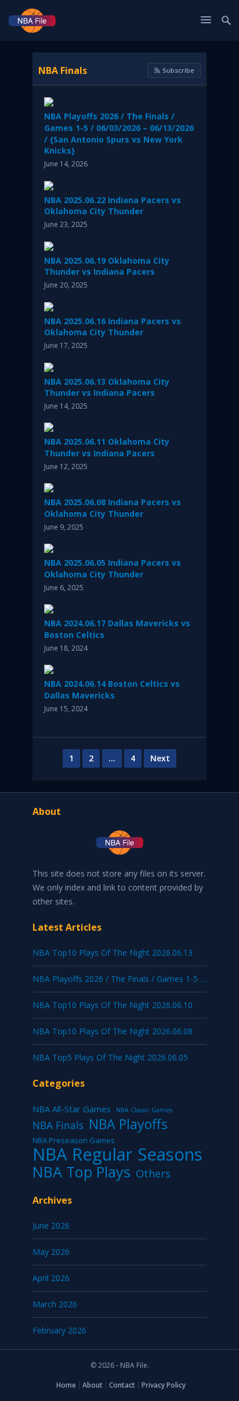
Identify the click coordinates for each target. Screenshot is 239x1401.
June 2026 (51, 1225)
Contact (122, 1385)
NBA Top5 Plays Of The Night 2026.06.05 (110, 1057)
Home (66, 1385)
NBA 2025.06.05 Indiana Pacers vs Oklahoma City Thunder (112, 568)
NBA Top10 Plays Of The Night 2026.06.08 (112, 1031)
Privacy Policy (164, 1385)
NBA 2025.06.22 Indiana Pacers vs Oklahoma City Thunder (112, 205)
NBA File (133, 1365)
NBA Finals (62, 70)
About (92, 1385)
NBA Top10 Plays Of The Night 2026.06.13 (112, 952)
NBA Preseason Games (73, 1140)
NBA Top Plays (81, 1172)
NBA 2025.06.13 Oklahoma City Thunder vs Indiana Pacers (106, 387)
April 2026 (51, 1277)
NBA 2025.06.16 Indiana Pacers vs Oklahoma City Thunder (112, 326)
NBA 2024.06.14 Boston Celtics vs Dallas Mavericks (112, 689)
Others (153, 1173)
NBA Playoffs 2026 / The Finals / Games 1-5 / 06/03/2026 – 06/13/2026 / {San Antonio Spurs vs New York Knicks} (119, 133)
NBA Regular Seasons (117, 1154)
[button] (208, 19)
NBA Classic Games (144, 1110)
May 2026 (51, 1251)
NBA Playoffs (128, 1124)
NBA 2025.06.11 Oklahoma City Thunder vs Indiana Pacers (106, 447)
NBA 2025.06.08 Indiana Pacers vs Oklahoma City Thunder (112, 507)
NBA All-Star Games (71, 1109)
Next (160, 758)
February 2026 (59, 1330)
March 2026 (54, 1304)
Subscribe (177, 70)
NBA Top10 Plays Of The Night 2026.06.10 (112, 1004)
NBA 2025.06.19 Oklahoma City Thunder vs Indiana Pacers (106, 266)
